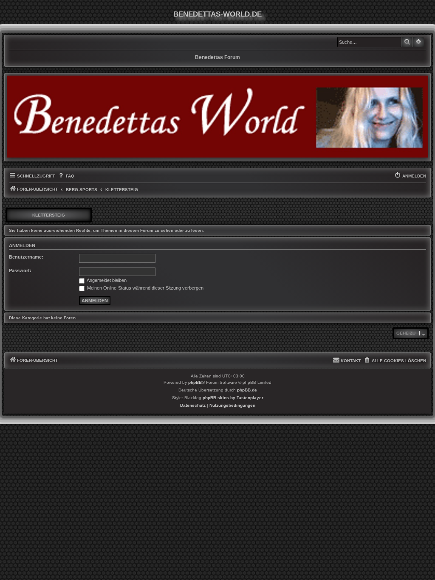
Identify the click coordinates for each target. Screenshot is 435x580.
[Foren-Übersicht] (217, 117)
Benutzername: (26, 256)
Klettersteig (48, 215)
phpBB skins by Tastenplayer (233, 397)
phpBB (195, 382)
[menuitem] (65, 176)
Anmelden (22, 245)
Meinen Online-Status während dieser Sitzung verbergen (144, 287)
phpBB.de (247, 390)
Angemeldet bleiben (106, 280)
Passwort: (20, 270)
